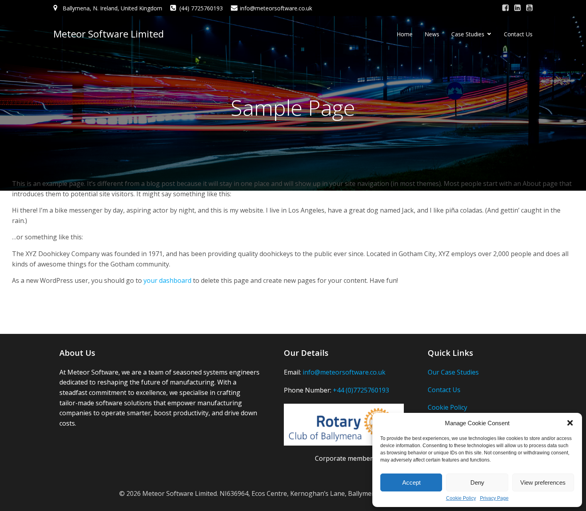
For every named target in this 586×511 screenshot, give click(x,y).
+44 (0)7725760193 (361, 390)
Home (405, 34)
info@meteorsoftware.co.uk (344, 372)
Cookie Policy (461, 498)
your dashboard (167, 280)
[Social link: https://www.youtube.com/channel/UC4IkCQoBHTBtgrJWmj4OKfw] (529, 8)
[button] (570, 423)
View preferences (543, 482)
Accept (411, 482)
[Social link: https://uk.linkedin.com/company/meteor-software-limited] (517, 8)
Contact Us (518, 34)
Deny (477, 482)
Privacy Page (494, 498)
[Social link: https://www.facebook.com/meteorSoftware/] (505, 8)
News (432, 34)
